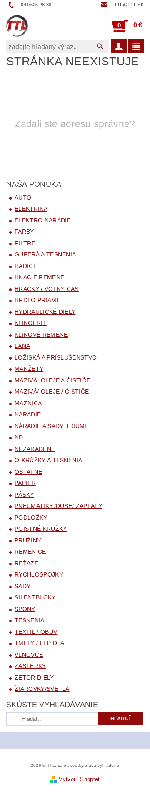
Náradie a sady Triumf (52, 426)
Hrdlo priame (37, 300)
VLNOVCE (29, 654)
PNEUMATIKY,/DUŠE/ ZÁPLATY (58, 506)
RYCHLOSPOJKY (39, 574)
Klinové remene (41, 334)
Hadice (26, 266)
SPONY (25, 609)
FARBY (24, 231)
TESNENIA (30, 620)
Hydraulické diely (45, 311)
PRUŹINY (28, 540)
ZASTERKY (30, 666)
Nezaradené (35, 449)
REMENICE (30, 551)
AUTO (23, 197)
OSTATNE (28, 471)
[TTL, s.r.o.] (17, 26)
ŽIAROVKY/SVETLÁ (42, 688)
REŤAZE (26, 563)
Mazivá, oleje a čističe (52, 380)
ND (19, 437)
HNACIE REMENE (39, 277)
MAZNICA (28, 403)
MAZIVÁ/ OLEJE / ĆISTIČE (52, 391)
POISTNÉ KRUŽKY (41, 528)
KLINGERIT (31, 323)
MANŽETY (29, 368)
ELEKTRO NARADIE (43, 220)
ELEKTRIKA (31, 208)
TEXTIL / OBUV (36, 631)
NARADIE (28, 414)
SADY (22, 586)
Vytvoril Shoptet (79, 779)
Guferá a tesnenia (45, 254)
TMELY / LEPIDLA (40, 643)
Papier (25, 483)
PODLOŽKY (31, 517)
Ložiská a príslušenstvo (56, 357)
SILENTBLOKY (35, 597)
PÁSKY (24, 494)
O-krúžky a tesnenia (48, 460)
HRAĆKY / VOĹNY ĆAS (47, 289)
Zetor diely (34, 677)
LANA (22, 346)
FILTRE (25, 243)
